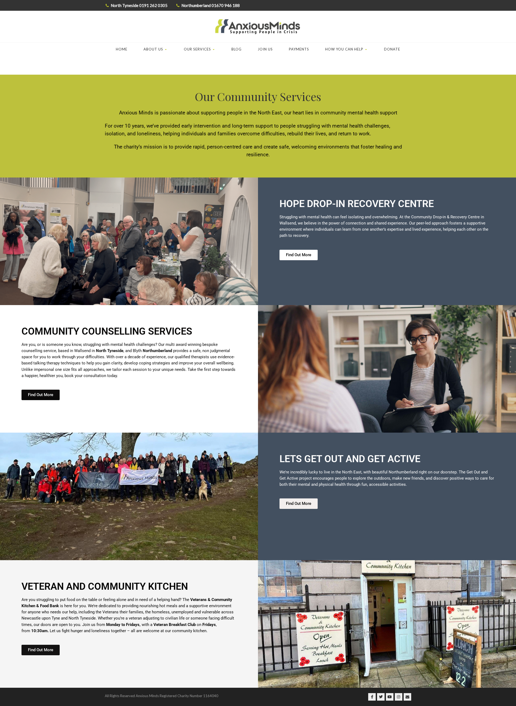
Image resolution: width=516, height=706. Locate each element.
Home (121, 49)
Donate (392, 49)
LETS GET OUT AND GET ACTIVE (350, 459)
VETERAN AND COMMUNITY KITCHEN (105, 586)
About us (153, 49)
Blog (236, 49)
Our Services (197, 49)
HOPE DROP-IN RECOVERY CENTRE (357, 203)
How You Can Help (344, 49)
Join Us (265, 49)
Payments (299, 49)
